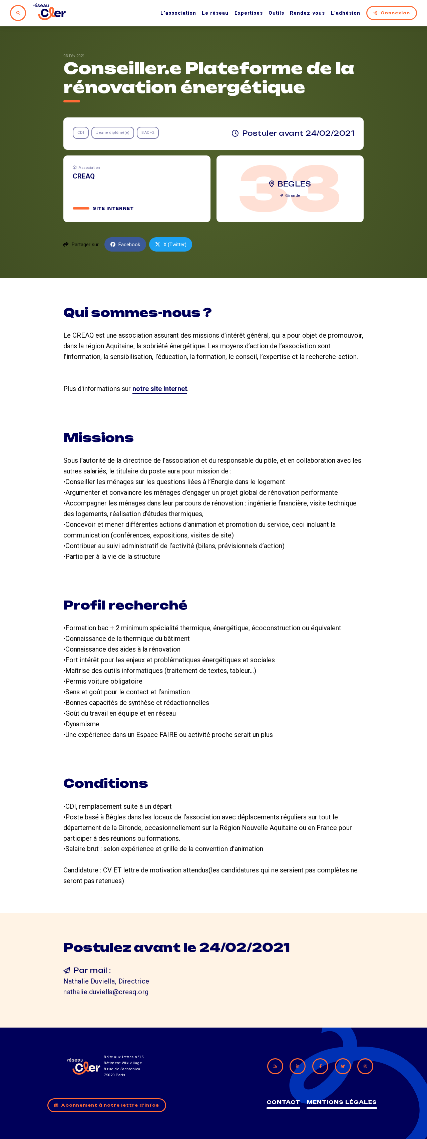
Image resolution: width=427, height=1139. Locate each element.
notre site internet (159, 389)
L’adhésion (345, 13)
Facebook (129, 245)
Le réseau (215, 13)
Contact (283, 1102)
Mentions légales (342, 1102)
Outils (276, 13)
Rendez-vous (307, 13)
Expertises (249, 13)
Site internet (113, 208)
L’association (178, 13)
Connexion (395, 13)
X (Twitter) (174, 245)
